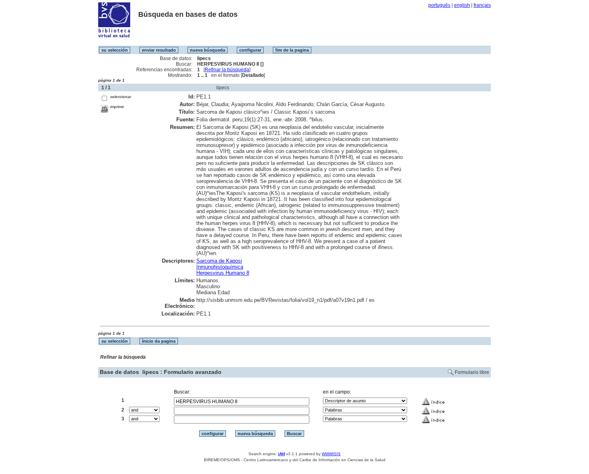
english (462, 5)
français (482, 5)
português (439, 5)
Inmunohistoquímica (219, 267)
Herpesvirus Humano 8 (222, 273)
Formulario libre (472, 372)
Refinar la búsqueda (227, 69)
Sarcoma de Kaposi (219, 261)
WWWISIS (331, 454)
